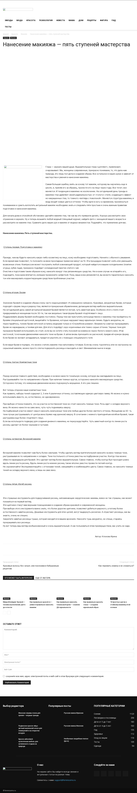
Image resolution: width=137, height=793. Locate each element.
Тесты (8, 26)
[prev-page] (4, 612)
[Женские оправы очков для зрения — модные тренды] (9, 716)
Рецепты (91, 20)
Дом (81, 20)
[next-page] (9, 612)
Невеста (60, 20)
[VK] (40, 55)
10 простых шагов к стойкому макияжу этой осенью (120, 604)
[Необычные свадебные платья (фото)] (55, 742)
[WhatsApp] (27, 55)
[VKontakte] (118, 773)
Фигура (104, 20)
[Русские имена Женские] (55, 729)
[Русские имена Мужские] (55, 716)
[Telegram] (33, 55)
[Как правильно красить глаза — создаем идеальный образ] (95, 591)
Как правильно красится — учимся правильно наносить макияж (41, 604)
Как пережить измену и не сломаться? (116, 566)
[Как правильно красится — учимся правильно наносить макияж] (42, 591)
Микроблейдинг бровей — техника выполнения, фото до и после (14, 604)
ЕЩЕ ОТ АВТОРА (43, 578)
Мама (72, 20)
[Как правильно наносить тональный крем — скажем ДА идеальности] (68, 591)
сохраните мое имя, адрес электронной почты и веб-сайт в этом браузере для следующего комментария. (55, 676)
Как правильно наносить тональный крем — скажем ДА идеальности (68, 604)
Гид (114, 20)
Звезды (9, 20)
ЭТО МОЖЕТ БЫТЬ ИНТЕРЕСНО (18, 578)
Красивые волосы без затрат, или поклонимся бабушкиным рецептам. (31, 567)
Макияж (24, 34)
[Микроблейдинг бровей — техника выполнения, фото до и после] (15, 591)
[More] (46, 55)
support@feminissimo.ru (65, 780)
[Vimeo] (111, 773)
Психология (46, 20)
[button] (131, 20)
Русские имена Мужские (73, 713)
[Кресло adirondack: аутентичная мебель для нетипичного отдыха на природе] (9, 742)
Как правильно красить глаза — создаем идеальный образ (93, 604)
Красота (30, 20)
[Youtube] (125, 773)
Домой (6, 34)
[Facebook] (96, 773)
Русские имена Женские (73, 726)
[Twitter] (103, 773)
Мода (19, 20)
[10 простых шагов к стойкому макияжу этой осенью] (122, 591)
